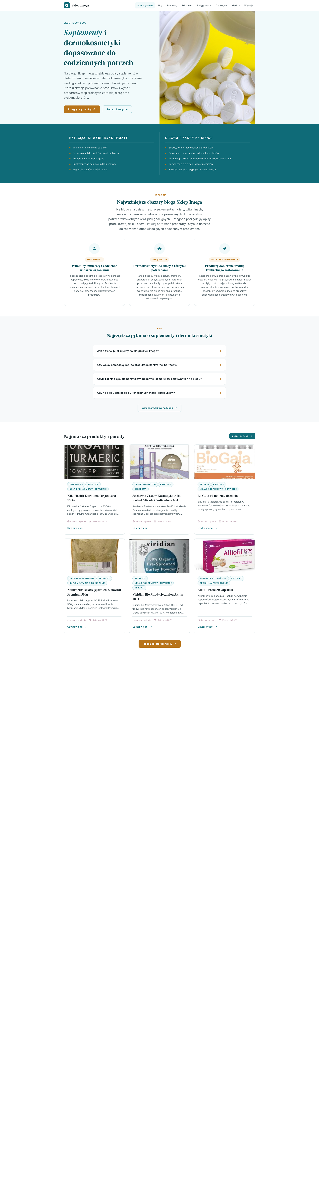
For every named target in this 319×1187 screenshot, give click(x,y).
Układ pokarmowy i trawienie (87, 489)
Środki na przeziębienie (214, 583)
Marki (235, 5)
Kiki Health (76, 484)
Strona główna (145, 5)
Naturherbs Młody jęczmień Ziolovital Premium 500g (94, 592)
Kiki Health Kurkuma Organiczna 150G (91, 498)
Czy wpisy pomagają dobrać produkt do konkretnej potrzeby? (137, 365)
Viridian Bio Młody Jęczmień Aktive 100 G (157, 596)
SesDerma (141, 489)
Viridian (139, 587)
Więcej (248, 5)
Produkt (93, 484)
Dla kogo (220, 5)
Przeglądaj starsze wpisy (157, 643)
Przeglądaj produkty (80, 109)
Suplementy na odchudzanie (87, 583)
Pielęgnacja (203, 5)
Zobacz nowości (240, 436)
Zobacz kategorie (117, 109)
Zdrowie (186, 5)
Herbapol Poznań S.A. (213, 578)
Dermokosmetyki (145, 484)
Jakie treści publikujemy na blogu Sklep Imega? (128, 351)
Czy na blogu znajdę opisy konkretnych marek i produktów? (136, 392)
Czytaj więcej (75, 528)
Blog (160, 5)
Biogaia (204, 484)
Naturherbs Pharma (81, 578)
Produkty (172, 5)
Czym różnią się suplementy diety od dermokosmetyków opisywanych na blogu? (149, 378)
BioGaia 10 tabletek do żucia (218, 495)
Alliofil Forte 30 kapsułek (215, 589)
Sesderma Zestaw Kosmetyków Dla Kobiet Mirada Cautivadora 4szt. (156, 498)
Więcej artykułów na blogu (157, 408)
